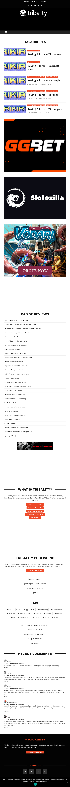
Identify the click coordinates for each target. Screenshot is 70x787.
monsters (59, 613)
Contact (33, 1)
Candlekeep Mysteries (12, 349)
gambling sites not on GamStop (35, 584)
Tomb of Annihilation (11, 411)
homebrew (12, 613)
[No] (68, 782)
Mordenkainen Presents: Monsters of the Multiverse (22, 329)
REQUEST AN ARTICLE (35, 508)
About (26, 1)
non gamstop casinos (35, 639)
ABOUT (30, 504)
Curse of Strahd (10, 423)
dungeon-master (57, 610)
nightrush (35, 593)
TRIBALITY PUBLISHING (35, 570)
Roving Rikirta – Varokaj (42, 94)
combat (56, 617)
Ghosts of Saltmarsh (11, 378)
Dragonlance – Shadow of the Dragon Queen (20, 324)
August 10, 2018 (46, 98)
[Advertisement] (37, 23)
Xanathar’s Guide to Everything (15, 399)
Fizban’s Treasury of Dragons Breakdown (18, 333)
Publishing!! (35, 518)
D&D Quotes (35, 643)
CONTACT (39, 504)
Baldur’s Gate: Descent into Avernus (17, 374)
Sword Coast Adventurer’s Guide (15, 407)
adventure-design (25, 617)
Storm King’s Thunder (12, 419)
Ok (35, 784)
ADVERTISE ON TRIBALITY (35, 514)
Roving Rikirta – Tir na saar (44, 54)
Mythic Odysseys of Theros (13, 361)
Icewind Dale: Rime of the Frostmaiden (18, 357)
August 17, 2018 (46, 84)
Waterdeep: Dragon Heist (13, 390)
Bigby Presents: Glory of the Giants (16, 320)
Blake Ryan (33, 84)
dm (34, 610)
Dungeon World (51, 76)
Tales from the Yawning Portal (15, 415)
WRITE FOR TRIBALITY (35, 511)
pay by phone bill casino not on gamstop (35, 625)
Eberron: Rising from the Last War (16, 370)
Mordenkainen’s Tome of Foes (14, 394)
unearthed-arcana (25, 613)
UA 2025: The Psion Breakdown (14, 664)
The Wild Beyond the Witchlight (15, 341)
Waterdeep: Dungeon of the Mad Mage (17, 386)
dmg (13, 617)
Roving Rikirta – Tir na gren (44, 109)
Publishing (42, 1)
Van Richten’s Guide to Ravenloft (15, 345)
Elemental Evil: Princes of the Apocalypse (18, 432)
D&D (19, 610)
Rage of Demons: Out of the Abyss (16, 427)
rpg (27, 610)
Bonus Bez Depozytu (35, 630)
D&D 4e (46, 617)
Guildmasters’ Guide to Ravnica (15, 382)
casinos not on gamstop (35, 588)
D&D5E (37, 617)
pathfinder (49, 613)
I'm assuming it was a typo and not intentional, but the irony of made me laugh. (32, 665)
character (38, 613)
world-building (43, 610)
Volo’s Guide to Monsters (13, 403)
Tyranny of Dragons (11, 436)
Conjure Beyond (33, 50)
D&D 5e (42, 76)
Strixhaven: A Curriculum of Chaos (16, 337)
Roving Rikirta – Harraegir (43, 80)
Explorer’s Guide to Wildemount (15, 366)
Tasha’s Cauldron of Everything (15, 353)
